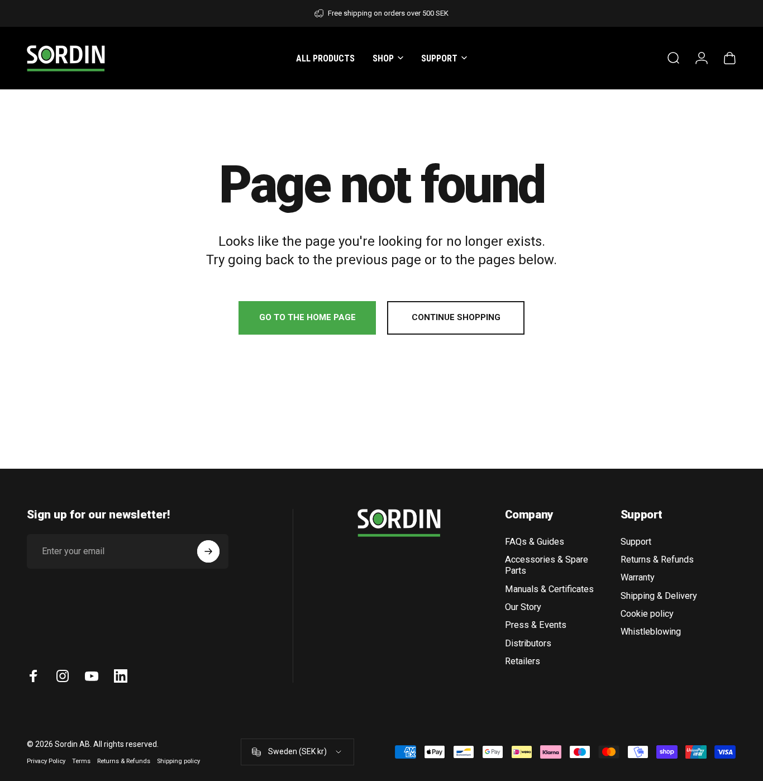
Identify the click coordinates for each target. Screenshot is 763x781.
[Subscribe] (208, 551)
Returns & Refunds (657, 559)
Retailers (522, 661)
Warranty (638, 577)
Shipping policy (178, 761)
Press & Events (535, 625)
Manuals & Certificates (549, 589)
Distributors (528, 643)
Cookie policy (647, 613)
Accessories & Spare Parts (546, 565)
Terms (81, 761)
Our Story (523, 607)
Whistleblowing (651, 631)
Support (636, 541)
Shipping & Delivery (659, 595)
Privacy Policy (46, 761)
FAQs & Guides (534, 541)
